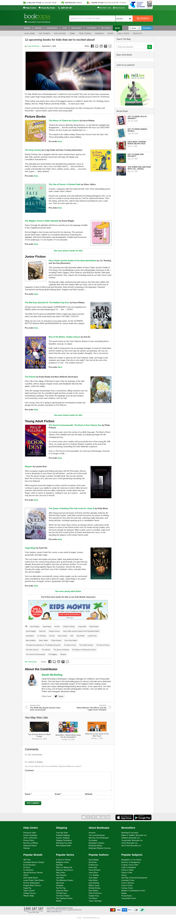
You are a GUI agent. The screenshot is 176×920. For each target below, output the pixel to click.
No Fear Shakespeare (31, 883)
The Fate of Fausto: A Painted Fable (65, 184)
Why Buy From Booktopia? (99, 838)
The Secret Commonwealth (35, 654)
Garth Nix (42, 631)
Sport (110, 33)
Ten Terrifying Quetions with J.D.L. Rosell (139, 168)
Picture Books (126, 896)
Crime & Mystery (127, 883)
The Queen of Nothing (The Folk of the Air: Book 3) (71, 508)
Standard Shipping (63, 835)
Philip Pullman (56, 640)
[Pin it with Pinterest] (105, 46)
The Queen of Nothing (61, 650)
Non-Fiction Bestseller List (131, 846)
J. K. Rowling (94, 875)
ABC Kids (27, 860)
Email (58, 794)
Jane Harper (93, 878)
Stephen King (94, 896)
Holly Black (30, 636)
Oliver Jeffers (43, 640)
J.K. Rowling (41, 636)
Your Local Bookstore (97, 835)
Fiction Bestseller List (129, 843)
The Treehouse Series (64, 898)
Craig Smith (82, 626)
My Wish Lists (105, 8)
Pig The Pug (60, 888)
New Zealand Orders (63, 846)
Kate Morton (93, 880)
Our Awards (93, 840)
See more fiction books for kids (68, 415)
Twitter (61, 696)
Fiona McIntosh (94, 870)
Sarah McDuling (33, 46)
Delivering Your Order (64, 843)
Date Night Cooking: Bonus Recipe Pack (137, 143)
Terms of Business (30, 838)
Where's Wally (28, 896)
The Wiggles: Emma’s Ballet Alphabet (41, 221)
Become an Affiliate (30, 843)
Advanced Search (30, 846)
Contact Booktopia (30, 835)
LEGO (25, 875)
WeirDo (58, 901)
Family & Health (127, 870)
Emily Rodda (93, 626)
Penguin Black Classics (32, 885)
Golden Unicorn (54, 631)
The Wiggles (52, 654)
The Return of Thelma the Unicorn (84, 650)
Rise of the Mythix (71, 640)
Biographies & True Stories (131, 860)
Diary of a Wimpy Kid (64, 867)
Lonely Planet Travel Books (33, 880)
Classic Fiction (126, 885)
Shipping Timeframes (64, 840)
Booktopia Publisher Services (100, 848)
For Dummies (28, 870)
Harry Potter (60, 873)
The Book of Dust (70, 645)
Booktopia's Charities (96, 843)
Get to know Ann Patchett (136, 155)
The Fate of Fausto (102, 645)
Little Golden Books (30, 878)
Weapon (28, 466)
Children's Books (69, 626)
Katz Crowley (62, 636)
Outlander (59, 885)
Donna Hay (93, 867)
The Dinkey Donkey (86, 645)
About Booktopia (99, 827)
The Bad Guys (61, 893)
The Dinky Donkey (33, 150)
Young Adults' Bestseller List (132, 840)
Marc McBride (31, 640)
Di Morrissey (93, 865)
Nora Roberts (93, 891)
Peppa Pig (27, 888)
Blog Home (30, 33)
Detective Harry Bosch (64, 870)
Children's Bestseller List (130, 838)
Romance (99, 33)
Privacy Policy (28, 840)
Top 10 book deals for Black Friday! (39, 736)
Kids (71, 636)
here (60, 141)
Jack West (60, 878)
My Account (120, 8)
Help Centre (30, 8)
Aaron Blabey (34, 626)
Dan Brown (93, 862)
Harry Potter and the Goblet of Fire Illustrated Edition (72, 260)
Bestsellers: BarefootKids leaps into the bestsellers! (68, 737)
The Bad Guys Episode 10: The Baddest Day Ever (47, 302)
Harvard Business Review (33, 873)
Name (28, 794)
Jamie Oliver (93, 873)
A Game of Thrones (63, 860)
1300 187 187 (66, 8)
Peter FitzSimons (95, 893)
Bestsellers (128, 827)
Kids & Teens (123, 33)
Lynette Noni (92, 636)
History (124, 875)
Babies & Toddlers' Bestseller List (133, 835)
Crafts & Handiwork (128, 867)
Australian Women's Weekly (33, 862)
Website (88, 794)
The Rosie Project (62, 896)
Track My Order (48, 8)
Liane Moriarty (94, 883)
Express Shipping (62, 838)
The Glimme (30, 377)
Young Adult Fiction (128, 898)
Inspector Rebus (62, 891)
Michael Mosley (94, 888)
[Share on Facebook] (92, 46)
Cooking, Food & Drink (129, 865)
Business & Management (130, 862)
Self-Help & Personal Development (134, 878)
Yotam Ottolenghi (95, 901)
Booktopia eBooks (95, 846)
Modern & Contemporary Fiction (133, 891)
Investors (92, 833)
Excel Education (29, 865)
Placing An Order (29, 833)
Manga (123, 893)
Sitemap (26, 848)
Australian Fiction (127, 880)
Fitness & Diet (126, 873)
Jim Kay (52, 636)
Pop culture (60, 33)
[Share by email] (109, 46)
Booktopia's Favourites (129, 833)
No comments (31, 662)
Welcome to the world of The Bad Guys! (97, 736)
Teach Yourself (28, 891)
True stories (85, 33)
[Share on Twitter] (96, 46)
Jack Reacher (61, 875)
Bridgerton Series (62, 862)
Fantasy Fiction (127, 888)
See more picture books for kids (68, 251)
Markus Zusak (94, 885)
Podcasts (137, 33)
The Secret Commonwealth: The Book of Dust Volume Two (75, 425)
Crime (72, 33)
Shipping (61, 827)
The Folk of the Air (32, 650)
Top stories (44, 33)
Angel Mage (30, 548)
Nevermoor (60, 883)
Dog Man (59, 865)
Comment (29, 770)
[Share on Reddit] (101, 46)
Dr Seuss (26, 867)
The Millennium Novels (64, 880)
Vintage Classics (29, 893)
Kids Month (81, 636)
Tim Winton (93, 898)
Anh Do (57, 626)
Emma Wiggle (31, 631)
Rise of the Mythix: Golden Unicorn (64, 337)
